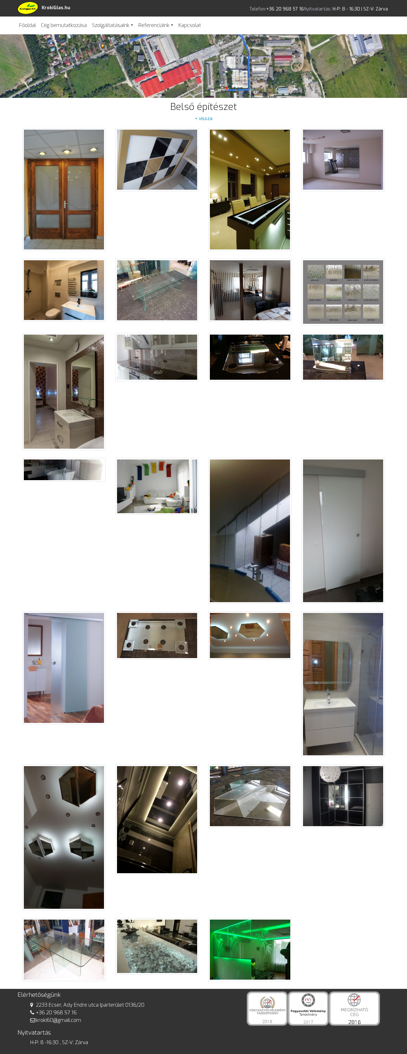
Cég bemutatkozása (64, 25)
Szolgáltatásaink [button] (110, 25)
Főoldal (27, 25)
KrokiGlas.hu (56, 8)
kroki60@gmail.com (58, 1020)
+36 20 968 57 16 (56, 1012)
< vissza (203, 118)
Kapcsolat (189, 25)
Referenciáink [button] (153, 25)
